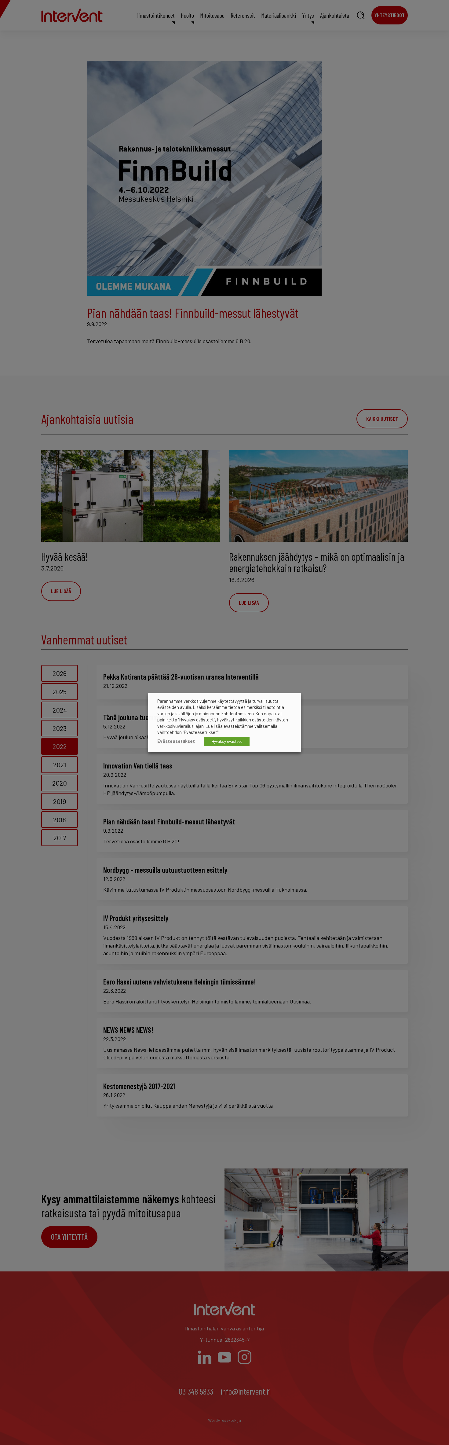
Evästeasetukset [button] (176, 741)
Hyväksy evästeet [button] (227, 741)
